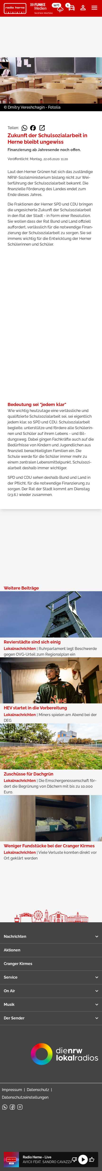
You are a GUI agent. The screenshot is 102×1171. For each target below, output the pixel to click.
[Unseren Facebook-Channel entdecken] (12, 1107)
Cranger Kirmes (18, 963)
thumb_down (74, 1159)
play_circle (83, 1159)
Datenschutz (38, 1089)
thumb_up (91, 1159)
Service (11, 977)
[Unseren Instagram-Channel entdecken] (20, 1107)
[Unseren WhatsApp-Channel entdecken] (5, 1107)
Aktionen (12, 950)
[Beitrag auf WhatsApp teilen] (24, 128)
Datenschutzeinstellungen (25, 1097)
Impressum (12, 1089)
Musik (9, 1004)
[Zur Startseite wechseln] (15, 8)
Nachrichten (15, 936)
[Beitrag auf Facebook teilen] (33, 128)
